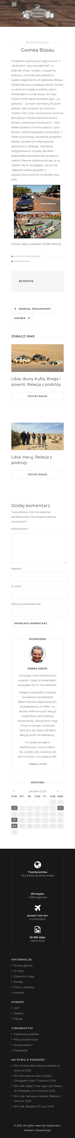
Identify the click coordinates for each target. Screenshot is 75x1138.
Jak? (17, 1008)
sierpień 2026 (37, 791)
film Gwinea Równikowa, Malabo (35, 1065)
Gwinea (21, 318)
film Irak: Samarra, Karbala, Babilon (36, 1096)
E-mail (16, 586)
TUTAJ (46, 244)
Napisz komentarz (27, 256)
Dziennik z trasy (24, 976)
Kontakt (19, 992)
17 (14, 820)
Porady (18, 981)
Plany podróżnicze (26, 1039)
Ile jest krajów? (23, 1045)
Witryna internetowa (25, 604)
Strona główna (23, 965)
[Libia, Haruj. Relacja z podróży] (37, 436)
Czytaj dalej (37, 396)
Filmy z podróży (24, 987)
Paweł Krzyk (37, 668)
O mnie (19, 971)
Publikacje (20, 1050)
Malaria (18, 1013)
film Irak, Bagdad (25, 1106)
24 (14, 825)
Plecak (18, 1018)
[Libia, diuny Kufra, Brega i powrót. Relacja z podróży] (37, 358)
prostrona (22, 261)
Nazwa (16, 568)
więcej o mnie (38, 764)
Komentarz (19, 528)
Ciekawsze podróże (26, 1034)
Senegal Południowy (33, 308)
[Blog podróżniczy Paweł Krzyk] (37, 19)
